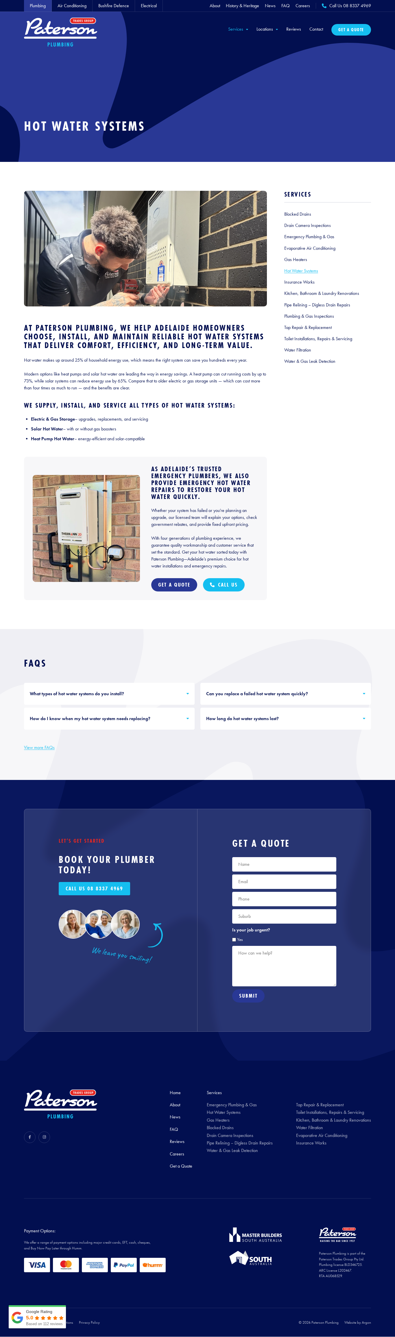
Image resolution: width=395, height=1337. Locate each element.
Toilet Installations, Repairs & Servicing (318, 338)
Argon (366, 1322)
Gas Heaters (295, 259)
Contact (316, 29)
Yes (240, 939)
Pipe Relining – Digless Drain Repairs (317, 305)
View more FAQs (39, 747)
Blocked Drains (297, 214)
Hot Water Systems (301, 270)
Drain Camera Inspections (307, 225)
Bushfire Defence (113, 5)
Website (350, 1322)
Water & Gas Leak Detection (309, 361)
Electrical (149, 5)
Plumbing (38, 5)
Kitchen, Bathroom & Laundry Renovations (321, 293)
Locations (264, 29)
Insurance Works (299, 282)
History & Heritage (242, 5)
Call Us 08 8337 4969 (94, 888)
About (215, 5)
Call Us (228, 584)
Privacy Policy (89, 1322)
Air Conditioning (72, 5)
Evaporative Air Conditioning (309, 248)
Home (175, 1092)
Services (235, 29)
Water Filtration (297, 350)
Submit (248, 995)
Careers (303, 5)
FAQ (285, 5)
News (270, 5)
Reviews (293, 29)
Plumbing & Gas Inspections (309, 316)
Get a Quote (351, 29)
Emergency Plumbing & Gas (309, 236)
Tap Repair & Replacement (308, 327)
